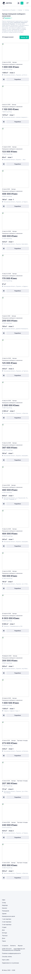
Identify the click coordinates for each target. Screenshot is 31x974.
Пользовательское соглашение (11, 950)
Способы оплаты (7, 956)
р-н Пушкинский (20, 498)
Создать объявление (22, 3)
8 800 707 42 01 (7, 948)
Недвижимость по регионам (10, 963)
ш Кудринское (26, 286)
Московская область (9, 75)
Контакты (13, 945)
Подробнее (17, 79)
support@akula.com (19, 948)
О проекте (5, 945)
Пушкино (7, 18)
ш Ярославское (26, 413)
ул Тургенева (25, 371)
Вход (18, 3)
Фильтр (23, 37)
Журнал (20, 945)
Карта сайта (5, 959)
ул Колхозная (25, 751)
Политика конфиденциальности (11, 953)
